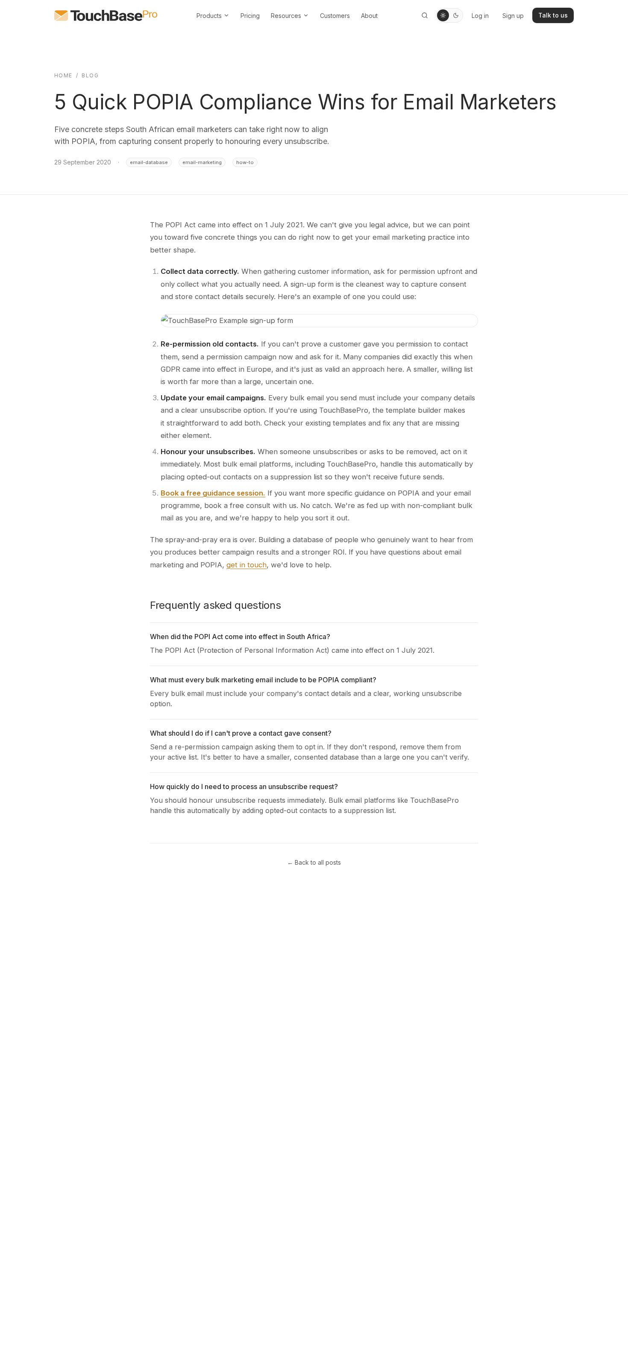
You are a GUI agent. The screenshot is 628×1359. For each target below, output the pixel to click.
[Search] (424, 15)
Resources (286, 15)
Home (63, 75)
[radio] (443, 15)
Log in (480, 15)
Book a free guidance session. (213, 493)
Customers (335, 15)
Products (209, 15)
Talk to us (553, 15)
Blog (90, 75)
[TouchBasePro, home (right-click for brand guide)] (105, 15)
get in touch (246, 565)
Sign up (513, 15)
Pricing (250, 15)
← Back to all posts (314, 862)
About (369, 15)
